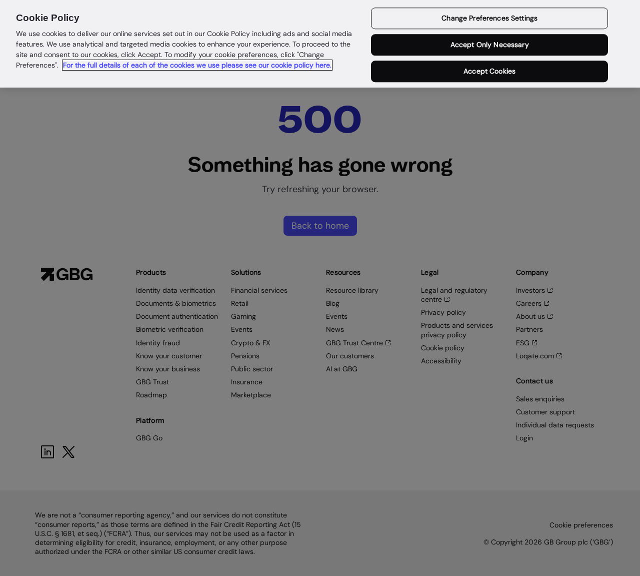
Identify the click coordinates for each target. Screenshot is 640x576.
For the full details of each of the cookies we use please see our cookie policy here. (197, 65)
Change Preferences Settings (490, 18)
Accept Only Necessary (489, 45)
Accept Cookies (490, 71)
